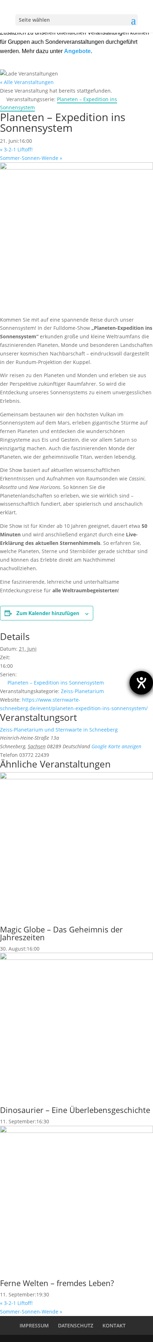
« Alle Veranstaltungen (27, 82)
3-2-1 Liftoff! (16, 149)
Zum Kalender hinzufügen (47, 613)
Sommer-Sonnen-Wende (31, 158)
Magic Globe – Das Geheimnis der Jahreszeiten (61, 933)
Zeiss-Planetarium (82, 691)
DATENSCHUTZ (75, 1325)
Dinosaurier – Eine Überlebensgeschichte (75, 1109)
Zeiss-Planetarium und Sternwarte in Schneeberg (59, 729)
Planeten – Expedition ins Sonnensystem (55, 682)
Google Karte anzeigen (116, 746)
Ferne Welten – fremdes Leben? (57, 1283)
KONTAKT (114, 1325)
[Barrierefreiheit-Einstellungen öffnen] (141, 683)
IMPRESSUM (34, 1325)
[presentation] (76, 777)
